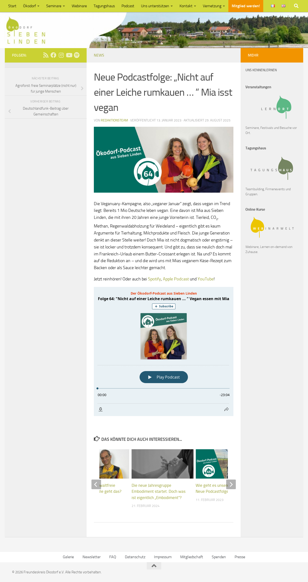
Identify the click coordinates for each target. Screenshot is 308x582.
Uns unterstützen (155, 6)
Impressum (163, 557)
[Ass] (46, 55)
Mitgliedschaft (191, 557)
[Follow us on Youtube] (69, 55)
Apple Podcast (176, 279)
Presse (240, 557)
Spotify (154, 279)
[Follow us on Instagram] (61, 55)
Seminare (53, 6)
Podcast (128, 6)
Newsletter (92, 557)
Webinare (79, 6)
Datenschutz (135, 557)
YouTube (206, 279)
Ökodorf (29, 6)
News (99, 55)
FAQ (112, 557)
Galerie (68, 557)
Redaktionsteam (114, 120)
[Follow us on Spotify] (76, 55)
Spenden (219, 557)
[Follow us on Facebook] (53, 55)
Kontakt (186, 6)
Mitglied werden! (246, 6)
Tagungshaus (104, 6)
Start (12, 6)
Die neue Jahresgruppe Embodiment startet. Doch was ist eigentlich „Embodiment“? (159, 491)
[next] (231, 484)
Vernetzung (212, 6)
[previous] (96, 484)
